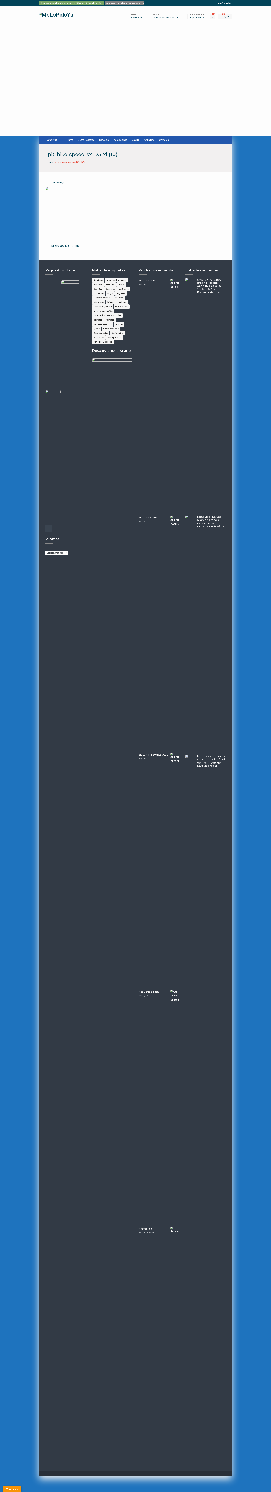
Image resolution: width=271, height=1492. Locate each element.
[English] (53, 548)
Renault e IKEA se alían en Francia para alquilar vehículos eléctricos (211, 521)
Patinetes (110, 320)
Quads (97, 328)
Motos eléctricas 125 (103, 311)
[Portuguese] (65, 548)
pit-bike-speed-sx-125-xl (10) (65, 246)
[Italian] (62, 548)
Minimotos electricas (116, 302)
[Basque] (46, 548)
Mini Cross (118, 298)
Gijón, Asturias (197, 18)
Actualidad (149, 140)
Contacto (164, 140)
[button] (34, 74)
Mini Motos (99, 302)
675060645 (136, 18)
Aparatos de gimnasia (116, 280)
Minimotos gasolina (103, 306)
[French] (56, 548)
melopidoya (58, 182)
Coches (121, 284)
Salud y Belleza (114, 337)
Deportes (98, 289)
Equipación (99, 293)
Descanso (110, 289)
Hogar (110, 293)
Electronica (124, 289)
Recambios (99, 337)
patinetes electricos (103, 324)
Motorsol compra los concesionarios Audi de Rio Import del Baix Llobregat (211, 761)
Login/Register (224, 3)
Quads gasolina (101, 333)
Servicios (104, 140)
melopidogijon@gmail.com (166, 18)
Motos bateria (121, 306)
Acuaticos (98, 280)
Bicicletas (98, 284)
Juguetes (121, 293)
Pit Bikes (119, 324)
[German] (59, 548)
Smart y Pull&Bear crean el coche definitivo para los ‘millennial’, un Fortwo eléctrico (210, 286)
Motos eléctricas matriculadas (107, 315)
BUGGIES (110, 284)
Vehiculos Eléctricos (103, 342)
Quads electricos (111, 328)
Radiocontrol (117, 333)
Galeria (135, 140)
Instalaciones (120, 140)
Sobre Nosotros (86, 140)
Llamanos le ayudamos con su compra (125, 3)
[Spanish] (68, 548)
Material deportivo (102, 298)
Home (70, 140)
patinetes (98, 320)
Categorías (52, 140)
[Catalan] (49, 548)
